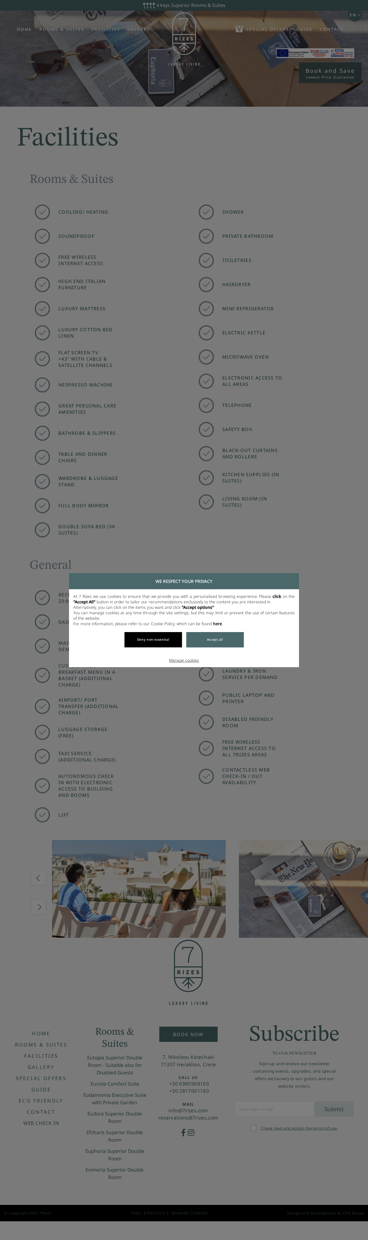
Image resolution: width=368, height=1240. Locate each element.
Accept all (215, 639)
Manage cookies (184, 660)
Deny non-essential (153, 639)
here (217, 623)
